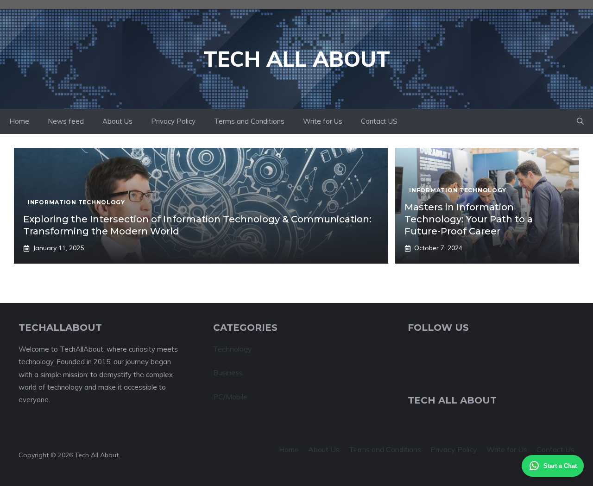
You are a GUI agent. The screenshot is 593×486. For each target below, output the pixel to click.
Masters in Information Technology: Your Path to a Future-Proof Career (468, 219)
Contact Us (555, 449)
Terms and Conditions (249, 121)
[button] (580, 121)
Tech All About (296, 58)
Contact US (379, 121)
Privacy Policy (173, 121)
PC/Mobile (230, 396)
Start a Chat (560, 465)
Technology (232, 348)
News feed (66, 121)
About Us (117, 121)
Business (228, 372)
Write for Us (322, 121)
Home (19, 121)
